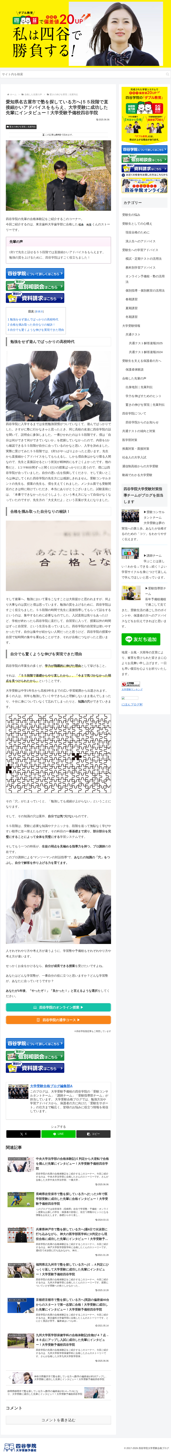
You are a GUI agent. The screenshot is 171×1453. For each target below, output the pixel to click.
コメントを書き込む (58, 1420)
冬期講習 (132, 317)
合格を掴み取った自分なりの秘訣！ (31, 324)
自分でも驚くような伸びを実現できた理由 (36, 329)
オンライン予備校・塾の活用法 (145, 279)
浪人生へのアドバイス (141, 241)
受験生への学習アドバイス (140, 250)
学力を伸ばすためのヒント (144, 396)
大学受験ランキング (132, 689)
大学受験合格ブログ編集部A (51, 1086)
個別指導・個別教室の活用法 (145, 290)
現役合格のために (138, 232)
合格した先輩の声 (134, 378)
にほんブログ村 (132, 704)
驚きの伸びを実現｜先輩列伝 (23, 127)
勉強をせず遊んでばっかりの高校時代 (33, 319)
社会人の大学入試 (134, 457)
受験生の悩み (131, 214)
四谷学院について (134, 413)
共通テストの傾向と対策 (138, 431)
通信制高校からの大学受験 (140, 466)
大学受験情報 (131, 325)
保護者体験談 (135, 369)
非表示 (39, 311)
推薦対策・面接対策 (135, 448)
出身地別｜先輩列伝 (139, 387)
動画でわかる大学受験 (137, 475)
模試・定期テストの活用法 (144, 258)
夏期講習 (132, 308)
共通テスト (133, 334)
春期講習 (132, 299)
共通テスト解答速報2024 (146, 352)
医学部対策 (129, 440)
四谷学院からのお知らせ (142, 422)
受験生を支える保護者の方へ (141, 360)
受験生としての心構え (137, 223)
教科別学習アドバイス (141, 267)
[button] (167, 74)
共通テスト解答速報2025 (146, 343)
